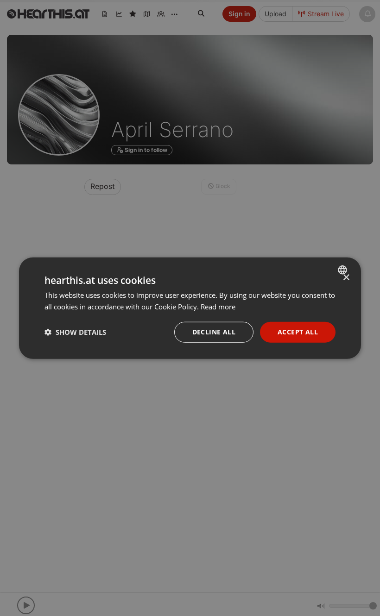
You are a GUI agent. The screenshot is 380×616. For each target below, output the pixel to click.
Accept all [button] (298, 331)
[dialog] (190, 308)
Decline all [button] (213, 331)
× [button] (345, 277)
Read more (218, 306)
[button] (75, 332)
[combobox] (343, 270)
